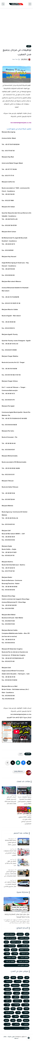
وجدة (8, 1024)
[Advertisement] (16, 27)
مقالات (7, 949)
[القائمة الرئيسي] (30, 4)
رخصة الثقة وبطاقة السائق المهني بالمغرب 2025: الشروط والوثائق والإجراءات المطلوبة (10, 843)
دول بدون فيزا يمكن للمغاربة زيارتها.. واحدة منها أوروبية (16, 916)
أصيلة (13, 977)
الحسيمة (9, 981)
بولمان (26, 1004)
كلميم (6, 1020)
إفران (26, 981)
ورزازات (26, 1028)
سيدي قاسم (9, 1012)
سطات (26, 1012)
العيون (17, 993)
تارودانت (16, 1004)
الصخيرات (17, 989)
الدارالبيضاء (15, 985)
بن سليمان (18, 1001)
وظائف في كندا (10, 961)
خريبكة (6, 1008)
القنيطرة (8, 993)
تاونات (26, 1008)
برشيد (8, 997)
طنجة (8, 1016)
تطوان (19, 1008)
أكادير (6, 977)
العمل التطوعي (24, 938)
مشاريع (14, 949)
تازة (8, 1004)
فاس (19, 1020)
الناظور (16, 997)
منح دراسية (25, 953)
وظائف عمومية (11, 957)
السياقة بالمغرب (9, 934)
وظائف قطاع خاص (23, 965)
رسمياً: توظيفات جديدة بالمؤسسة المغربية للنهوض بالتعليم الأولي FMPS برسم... (24, 801)
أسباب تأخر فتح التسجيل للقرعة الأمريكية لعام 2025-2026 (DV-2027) (10, 801)
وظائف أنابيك (24, 957)
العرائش (25, 993)
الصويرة (8, 989)
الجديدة (18, 981)
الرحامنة (26, 989)
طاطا (16, 1016)
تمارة (13, 1008)
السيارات (20, 934)
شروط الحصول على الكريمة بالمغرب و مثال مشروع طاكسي (10, 884)
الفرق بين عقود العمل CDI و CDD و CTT (10, 863)
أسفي (20, 977)
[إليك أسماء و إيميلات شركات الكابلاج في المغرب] (23, 852)
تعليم (6, 942)
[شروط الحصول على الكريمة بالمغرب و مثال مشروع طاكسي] (23, 883)
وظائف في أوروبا (23, 961)
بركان (26, 1001)
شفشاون (25, 1016)
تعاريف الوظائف (15, 942)
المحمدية (25, 997)
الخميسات (25, 985)
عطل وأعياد (25, 946)
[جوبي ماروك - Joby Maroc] (16, 4)
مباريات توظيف (24, 949)
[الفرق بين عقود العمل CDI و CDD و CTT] (23, 862)
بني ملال (8, 1001)
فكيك (13, 1020)
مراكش (26, 1024)
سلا (19, 1012)
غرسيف (26, 1020)
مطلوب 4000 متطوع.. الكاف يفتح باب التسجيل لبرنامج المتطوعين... (24, 821)
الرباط (7, 985)
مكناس (17, 1024)
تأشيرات (25, 942)
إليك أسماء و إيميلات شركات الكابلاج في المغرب (10, 853)
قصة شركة (12, 946)
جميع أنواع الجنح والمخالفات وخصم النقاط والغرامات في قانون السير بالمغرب (10, 874)
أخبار (29, 46)
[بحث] (3, 4)
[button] (23, 763)
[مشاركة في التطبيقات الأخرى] (7, 763)
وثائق (7, 953)
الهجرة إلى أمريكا (10, 938)
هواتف (15, 953)
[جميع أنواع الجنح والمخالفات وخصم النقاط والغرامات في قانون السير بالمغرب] (23, 873)
